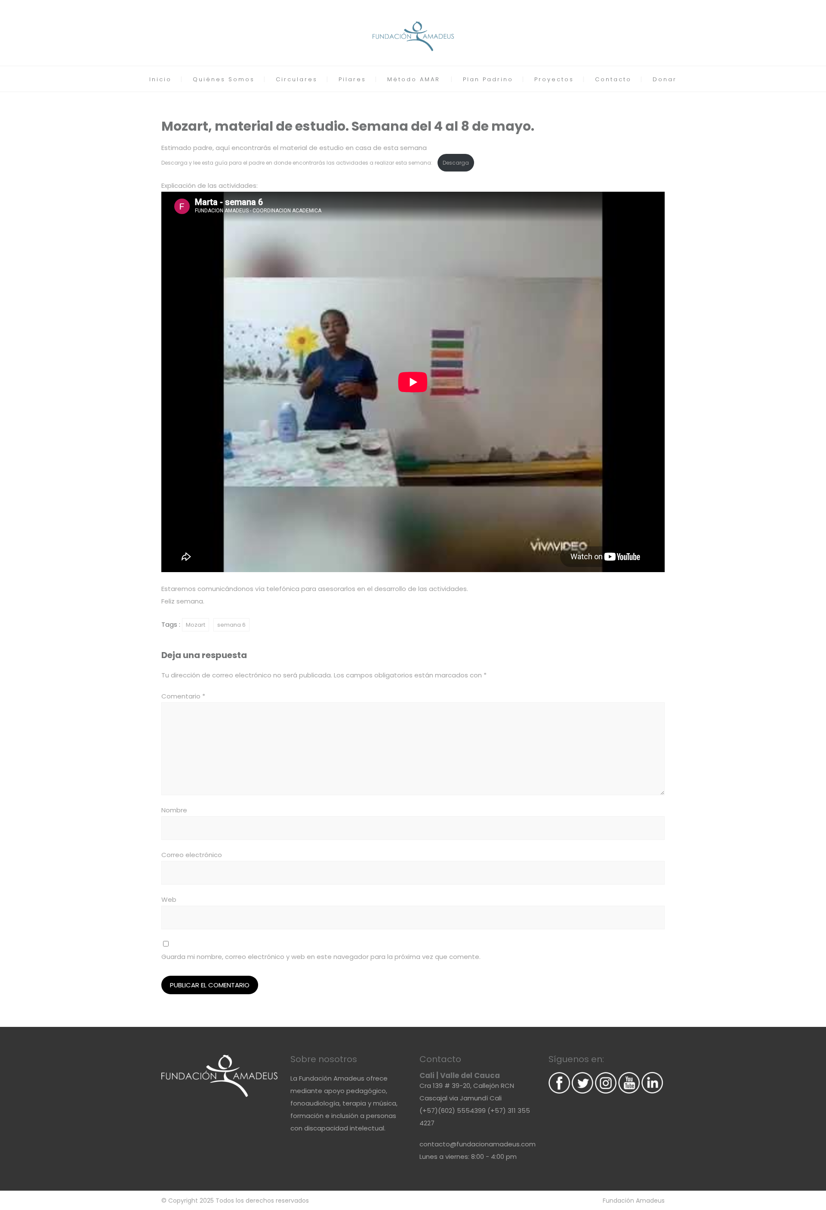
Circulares (296, 79)
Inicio (160, 79)
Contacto (613, 79)
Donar (665, 79)
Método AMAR (413, 79)
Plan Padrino (488, 79)
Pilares (352, 79)
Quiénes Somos (224, 79)
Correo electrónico (191, 854)
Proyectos (554, 79)
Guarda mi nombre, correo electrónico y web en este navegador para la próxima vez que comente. (321, 956)
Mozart (195, 625)
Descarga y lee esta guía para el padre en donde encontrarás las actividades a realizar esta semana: (297, 162)
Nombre (174, 810)
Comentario (183, 696)
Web (168, 899)
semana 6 (231, 625)
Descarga (456, 162)
